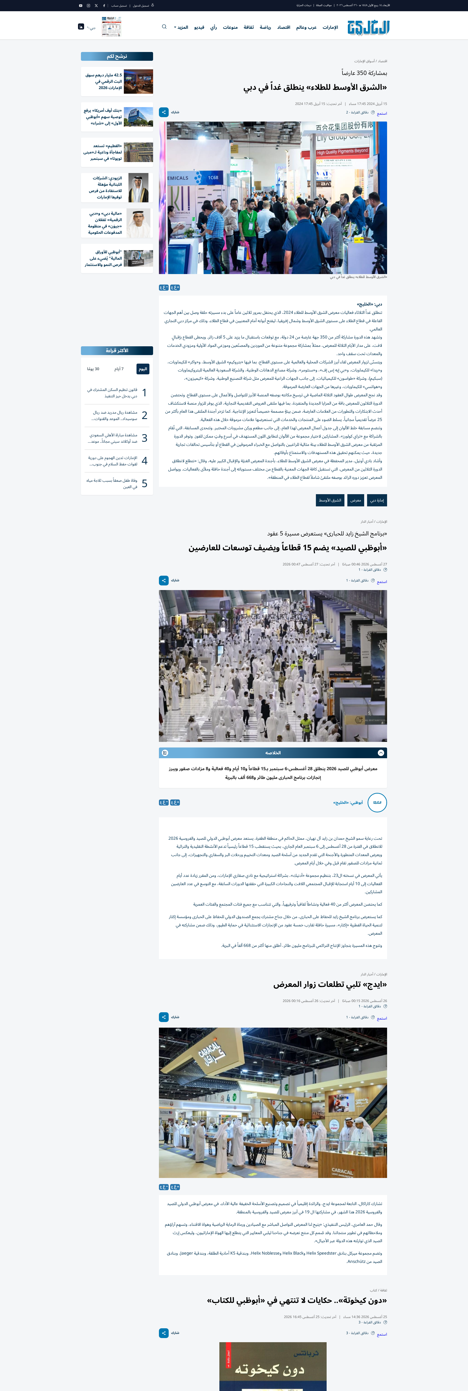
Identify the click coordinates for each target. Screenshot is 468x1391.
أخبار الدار (367, 521)
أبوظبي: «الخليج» (348, 803)
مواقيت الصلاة (324, 5)
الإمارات (330, 27)
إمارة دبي (377, 500)
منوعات (230, 27)
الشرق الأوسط (330, 500)
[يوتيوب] (80, 5)
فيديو (199, 27)
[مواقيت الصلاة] (81, 27)
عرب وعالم (306, 27)
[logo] (369, 28)
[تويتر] (96, 5)
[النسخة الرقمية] (111, 28)
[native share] (164, 112)
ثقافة (249, 27)
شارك (175, 112)
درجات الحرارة (304, 5)
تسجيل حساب (119, 6)
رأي (213, 27)
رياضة (265, 27)
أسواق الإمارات (364, 61)
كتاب (373, 1290)
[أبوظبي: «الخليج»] (377, 802)
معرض (356, 500)
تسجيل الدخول (141, 6)
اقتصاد (283, 27)
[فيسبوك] (104, 5)
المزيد (182, 27)
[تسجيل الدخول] (152, 6)
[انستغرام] (88, 5)
